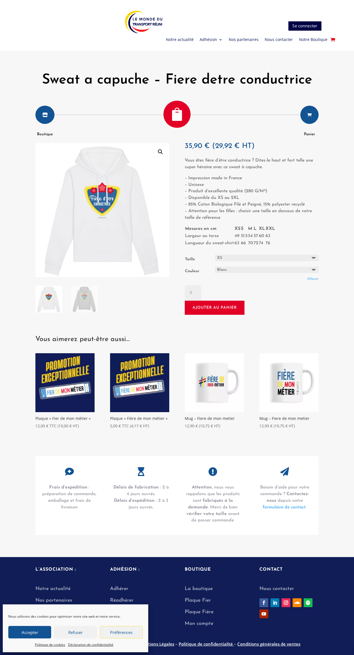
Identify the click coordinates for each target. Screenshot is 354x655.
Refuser (75, 632)
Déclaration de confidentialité (90, 644)
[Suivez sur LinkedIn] (274, 602)
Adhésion (208, 40)
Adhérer (119, 588)
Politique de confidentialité (206, 644)
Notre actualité (180, 40)
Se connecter (304, 26)
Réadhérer (122, 600)
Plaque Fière (199, 612)
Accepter (30, 632)
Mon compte (199, 623)
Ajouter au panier (214, 308)
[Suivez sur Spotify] (308, 602)
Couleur (192, 271)
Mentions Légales (156, 644)
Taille (190, 259)
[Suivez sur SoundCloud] (297, 602)
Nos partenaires (244, 40)
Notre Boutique (313, 40)
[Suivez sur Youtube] (263, 613)
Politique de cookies (50, 644)
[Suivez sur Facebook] (263, 602)
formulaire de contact (284, 507)
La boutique (199, 588)
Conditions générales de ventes (268, 644)
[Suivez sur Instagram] (286, 602)
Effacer (313, 279)
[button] (160, 152)
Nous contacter (279, 40)
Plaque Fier (198, 600)
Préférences (121, 632)
